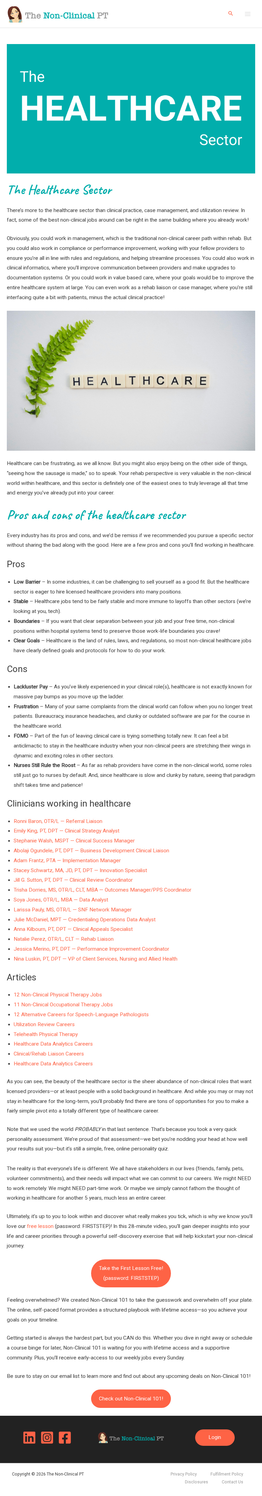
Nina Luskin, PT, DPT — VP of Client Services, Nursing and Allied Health (95, 959)
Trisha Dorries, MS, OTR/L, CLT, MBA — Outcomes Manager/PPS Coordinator (102, 890)
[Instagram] (47, 1437)
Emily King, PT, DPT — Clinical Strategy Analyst (66, 831)
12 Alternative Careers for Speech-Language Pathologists (81, 1014)
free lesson (40, 1226)
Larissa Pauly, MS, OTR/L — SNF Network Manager (73, 910)
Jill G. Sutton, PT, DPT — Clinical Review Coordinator (73, 880)
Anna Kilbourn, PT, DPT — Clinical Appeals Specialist (73, 929)
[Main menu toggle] (248, 13)
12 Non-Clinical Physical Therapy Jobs (58, 995)
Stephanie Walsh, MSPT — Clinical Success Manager (74, 841)
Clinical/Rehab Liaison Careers (49, 1054)
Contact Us (232, 1481)
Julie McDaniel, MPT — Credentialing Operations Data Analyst (85, 920)
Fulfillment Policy (226, 1474)
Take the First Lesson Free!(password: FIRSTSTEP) (131, 1273)
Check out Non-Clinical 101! (131, 1399)
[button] (231, 13)
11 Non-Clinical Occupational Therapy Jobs (63, 1005)
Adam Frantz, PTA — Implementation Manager (67, 860)
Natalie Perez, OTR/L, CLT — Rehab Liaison (64, 939)
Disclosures (196, 1481)
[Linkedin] (29, 1437)
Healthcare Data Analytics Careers (53, 1044)
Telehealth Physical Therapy (46, 1034)
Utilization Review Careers (44, 1024)
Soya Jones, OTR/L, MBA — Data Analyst (61, 900)
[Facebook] (65, 1437)
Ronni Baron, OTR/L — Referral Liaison (58, 821)
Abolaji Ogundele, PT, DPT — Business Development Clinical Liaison (91, 851)
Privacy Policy (184, 1474)
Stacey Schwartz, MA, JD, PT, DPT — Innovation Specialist (80, 870)
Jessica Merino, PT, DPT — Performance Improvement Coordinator (91, 949)
